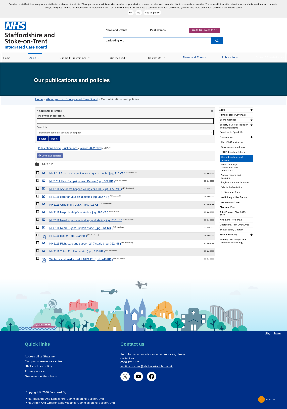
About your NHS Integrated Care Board (71, 99)
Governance (226, 137)
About (222, 109)
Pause (277, 333)
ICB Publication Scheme (233, 152)
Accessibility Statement (41, 356)
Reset (54, 138)
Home (39, 99)
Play (267, 333)
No (138, 12)
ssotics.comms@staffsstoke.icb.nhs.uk (146, 366)
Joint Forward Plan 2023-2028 (233, 214)
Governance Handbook (41, 376)
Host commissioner (230, 202)
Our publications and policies (232, 158)
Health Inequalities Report (233, 197)
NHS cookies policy (38, 366)
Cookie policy (152, 12)
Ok (130, 12)
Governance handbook (233, 147)
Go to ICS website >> (204, 30)
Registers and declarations (235, 182)
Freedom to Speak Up (231, 132)
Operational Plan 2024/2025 (234, 224)
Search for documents (50, 110)
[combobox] (125, 132)
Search (43, 138)
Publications (158, 30)
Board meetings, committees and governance (229, 167)
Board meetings (228, 119)
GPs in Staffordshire (231, 187)
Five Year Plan (227, 207)
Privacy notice (35, 371)
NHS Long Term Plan (231, 219)
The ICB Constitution (232, 142)
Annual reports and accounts (231, 176)
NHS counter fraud (230, 192)
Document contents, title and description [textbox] (60, 132)
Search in (42, 127)
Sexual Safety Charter (231, 229)
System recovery (228, 234)
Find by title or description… (51, 115)
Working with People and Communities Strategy (233, 241)
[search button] (217, 40)
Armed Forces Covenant (232, 114)
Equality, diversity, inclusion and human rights (234, 126)
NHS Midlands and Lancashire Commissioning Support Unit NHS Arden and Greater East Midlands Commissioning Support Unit (70, 400)
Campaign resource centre (43, 361)
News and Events (116, 30)
